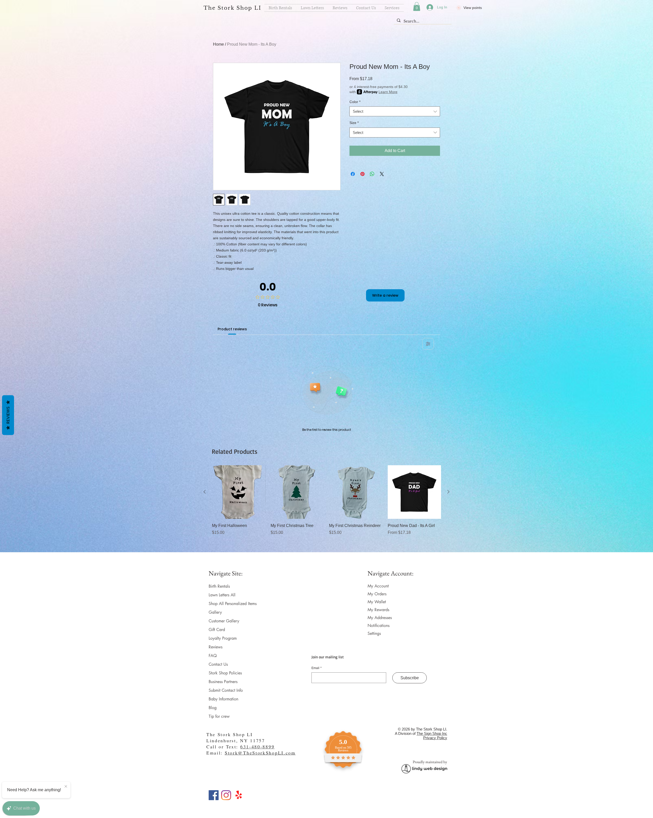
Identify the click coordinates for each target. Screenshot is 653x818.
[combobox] (394, 111)
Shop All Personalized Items (233, 603)
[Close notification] (66, 786)
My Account (378, 586)
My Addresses (380, 617)
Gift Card (217, 629)
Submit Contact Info (226, 690)
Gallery (215, 612)
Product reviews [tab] (232, 329)
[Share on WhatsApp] (372, 174)
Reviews (215, 647)
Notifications (379, 625)
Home (218, 44)
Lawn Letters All (222, 595)
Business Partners (223, 681)
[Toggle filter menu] (428, 344)
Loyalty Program (223, 638)
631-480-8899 (257, 747)
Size (354, 123)
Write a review (385, 295)
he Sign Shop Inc (433, 733)
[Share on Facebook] (353, 174)
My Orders (377, 594)
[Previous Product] (205, 492)
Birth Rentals (219, 586)
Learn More (388, 92)
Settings (374, 633)
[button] (416, 6)
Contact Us (218, 664)
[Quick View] (239, 492)
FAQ (213, 655)
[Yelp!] (239, 795)
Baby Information (223, 699)
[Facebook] (214, 795)
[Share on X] (382, 174)
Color (354, 102)
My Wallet (377, 602)
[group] (326, 506)
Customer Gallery (224, 621)
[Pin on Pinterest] (362, 174)
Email (316, 668)
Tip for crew (219, 716)
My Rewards (378, 609)
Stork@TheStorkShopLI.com (260, 753)
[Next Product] (448, 492)
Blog (213, 707)
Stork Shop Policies (225, 673)
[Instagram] (226, 795)
